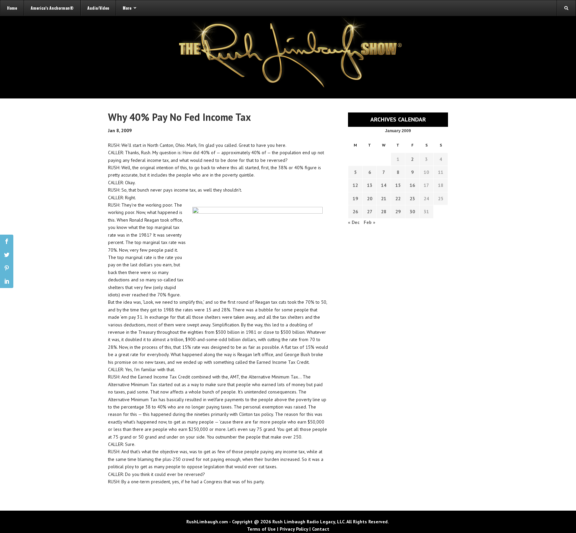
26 (355, 212)
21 (383, 199)
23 (412, 199)
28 (383, 212)
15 (398, 185)
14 (383, 185)
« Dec (354, 222)
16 (412, 185)
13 (369, 185)
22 (398, 199)
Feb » (369, 222)
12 (355, 185)
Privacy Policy (294, 529)
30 (412, 212)
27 (369, 212)
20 (369, 199)
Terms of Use (261, 529)
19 (355, 199)
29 (398, 212)
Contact (320, 529)
